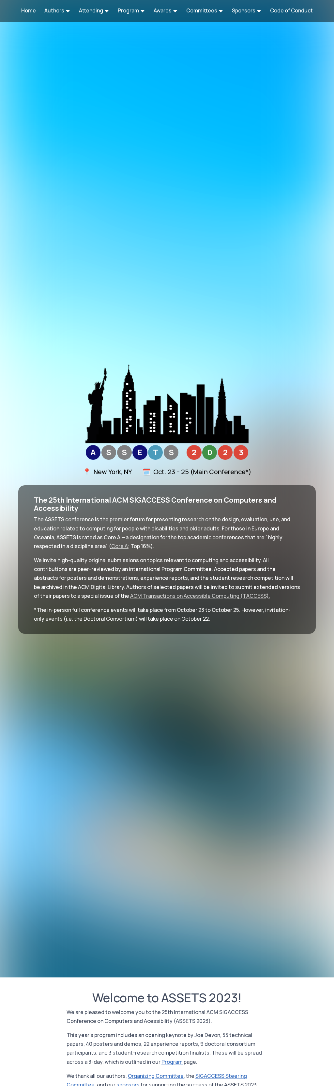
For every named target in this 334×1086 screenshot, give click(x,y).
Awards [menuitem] (163, 10)
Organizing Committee (156, 1075)
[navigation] (167, 11)
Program (172, 1061)
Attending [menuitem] (91, 10)
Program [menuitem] (129, 10)
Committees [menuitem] (202, 10)
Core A (119, 546)
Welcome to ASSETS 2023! (167, 998)
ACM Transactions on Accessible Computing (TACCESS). (200, 595)
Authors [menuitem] (54, 10)
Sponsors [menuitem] (244, 10)
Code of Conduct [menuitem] (291, 10)
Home (28, 10)
